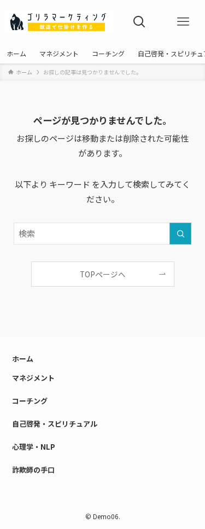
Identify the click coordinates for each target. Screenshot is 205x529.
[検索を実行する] (180, 234)
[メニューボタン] (183, 22)
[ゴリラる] (59, 22)
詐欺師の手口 (33, 469)
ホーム (22, 358)
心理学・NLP (33, 446)
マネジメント (33, 378)
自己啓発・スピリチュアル (54, 423)
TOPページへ (103, 274)
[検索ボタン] (139, 22)
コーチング (30, 401)
